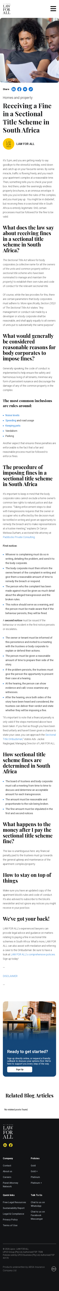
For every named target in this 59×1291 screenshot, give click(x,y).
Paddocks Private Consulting (19, 537)
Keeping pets (12, 425)
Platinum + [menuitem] (36, 1183)
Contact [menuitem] (7, 1165)
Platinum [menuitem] (35, 1177)
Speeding (10, 420)
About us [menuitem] (7, 1171)
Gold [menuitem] (33, 1165)
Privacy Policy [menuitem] (10, 1219)
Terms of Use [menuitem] (10, 1225)
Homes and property (18, 98)
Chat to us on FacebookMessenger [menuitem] (38, 1215)
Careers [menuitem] (7, 1177)
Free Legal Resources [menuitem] (14, 1202)
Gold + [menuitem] (34, 1171)
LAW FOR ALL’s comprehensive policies (33, 954)
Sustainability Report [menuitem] (13, 1208)
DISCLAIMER (10, 976)
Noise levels (12, 415)
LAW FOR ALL (25, 144)
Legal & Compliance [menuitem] (13, 1213)
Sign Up (19, 1069)
